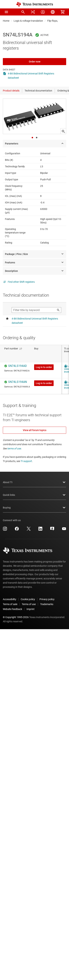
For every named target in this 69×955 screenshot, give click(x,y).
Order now (34, 61)
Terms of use (29, 604)
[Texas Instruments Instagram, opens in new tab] (5, 530)
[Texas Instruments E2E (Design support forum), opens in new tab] (52, 530)
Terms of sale (10, 604)
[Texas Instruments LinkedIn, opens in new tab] (40, 530)
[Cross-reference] (33, 11)
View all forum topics (34, 430)
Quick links (9, 495)
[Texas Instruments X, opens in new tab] (29, 530)
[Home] (34, 4)
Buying (7, 507)
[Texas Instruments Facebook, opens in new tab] (17, 530)
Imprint (30, 609)
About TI (7, 482)
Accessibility (9, 599)
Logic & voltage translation (28, 20)
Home (6, 20)
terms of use (14, 448)
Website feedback (12, 609)
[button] (6, 11)
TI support (26, 461)
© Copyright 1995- (16, 617)
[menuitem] (23, 11)
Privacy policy (46, 599)
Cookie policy (28, 599)
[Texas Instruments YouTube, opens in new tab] (64, 530)
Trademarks (46, 604)
